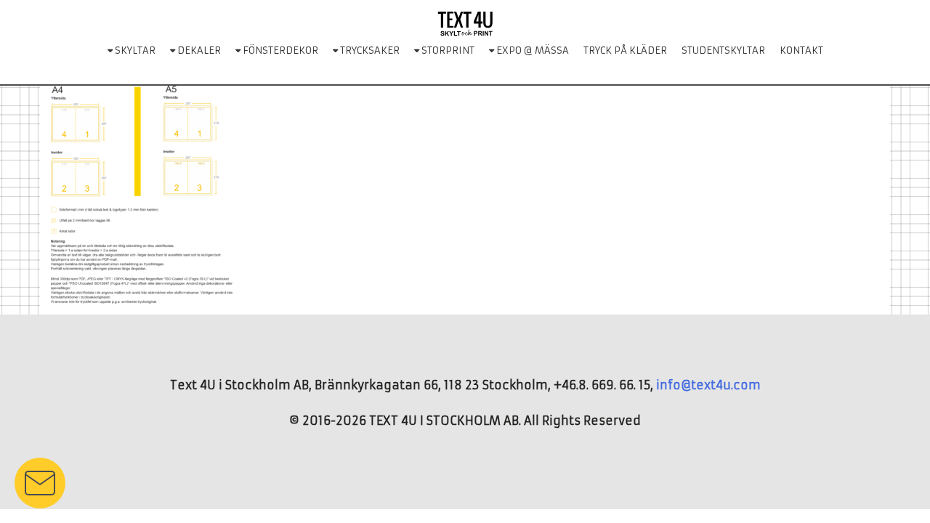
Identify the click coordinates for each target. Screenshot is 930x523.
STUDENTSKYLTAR (723, 50)
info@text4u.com (708, 385)
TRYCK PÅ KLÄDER (625, 50)
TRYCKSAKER (369, 50)
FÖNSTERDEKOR (279, 50)
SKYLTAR (134, 50)
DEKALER (198, 50)
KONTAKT (801, 50)
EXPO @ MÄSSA (531, 50)
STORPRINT (446, 50)
